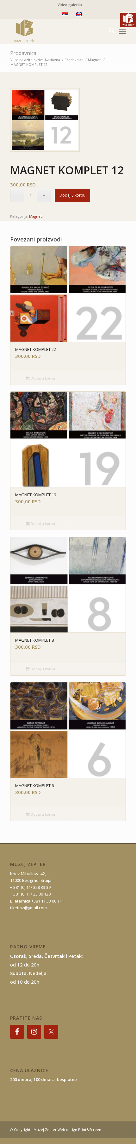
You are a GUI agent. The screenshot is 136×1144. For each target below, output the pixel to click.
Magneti (36, 216)
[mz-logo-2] (56, 31)
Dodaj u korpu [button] (42, 378)
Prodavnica (23, 53)
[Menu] (122, 31)
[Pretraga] (108, 31)
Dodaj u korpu (72, 195)
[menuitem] (69, 4)
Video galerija (70, 4)
